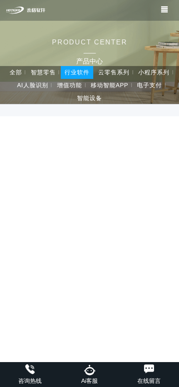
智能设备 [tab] (89, 98)
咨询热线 (30, 380)
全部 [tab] (16, 72)
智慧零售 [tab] (43, 72)
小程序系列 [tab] (153, 72)
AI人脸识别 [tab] (32, 85)
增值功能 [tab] (69, 85)
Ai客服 (89, 380)
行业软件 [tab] (77, 72)
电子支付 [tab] (149, 85)
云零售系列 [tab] (113, 72)
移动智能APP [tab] (109, 85)
